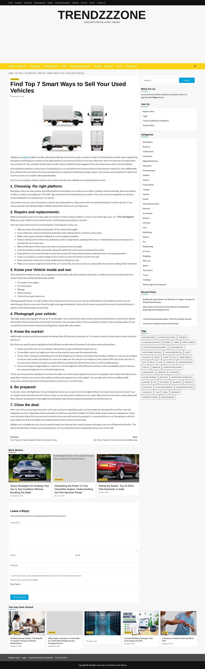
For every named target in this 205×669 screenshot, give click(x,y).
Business (18, 3)
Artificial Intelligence (167, 337)
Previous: (33, 438)
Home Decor (170, 362)
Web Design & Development (154, 284)
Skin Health (189, 382)
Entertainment (39, 3)
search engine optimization (181, 377)
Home (11, 3)
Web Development (167, 397)
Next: (115, 438)
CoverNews (110, 665)
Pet (144, 242)
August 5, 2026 (130, 643)
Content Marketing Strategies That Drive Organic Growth (167, 319)
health (152, 362)
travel (165, 392)
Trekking (146, 280)
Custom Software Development (154, 347)
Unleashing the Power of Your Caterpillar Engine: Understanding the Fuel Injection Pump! (73, 489)
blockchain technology (152, 342)
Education (28, 3)
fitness (165, 357)
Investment (147, 213)
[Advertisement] (102, 45)
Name (13, 555)
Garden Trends (184, 357)
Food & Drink (148, 185)
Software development (185, 387)
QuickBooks (174, 372)
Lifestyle (75, 3)
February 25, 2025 (17, 496)
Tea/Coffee (148, 270)
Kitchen (146, 218)
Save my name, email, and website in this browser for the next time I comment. (47, 575)
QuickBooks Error (149, 377)
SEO (155, 382)
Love (145, 227)
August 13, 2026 (55, 646)
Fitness (146, 180)
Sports (92, 3)
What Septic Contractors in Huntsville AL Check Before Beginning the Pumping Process (166, 308)
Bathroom (183, 337)
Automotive (14, 79)
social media (147, 387)
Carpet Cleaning (188, 342)
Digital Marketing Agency (152, 352)
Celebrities (147, 156)
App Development (149, 337)
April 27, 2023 (104, 492)
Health (50, 3)
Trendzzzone (102, 15)
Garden (146, 194)
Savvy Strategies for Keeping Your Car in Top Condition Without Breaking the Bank (29, 489)
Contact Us (101, 3)
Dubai (187, 352)
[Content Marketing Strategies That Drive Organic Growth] (140, 623)
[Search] (195, 66)
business (167, 342)
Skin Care (147, 261)
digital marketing (176, 347)
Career (176, 342)
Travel (145, 275)
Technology (147, 392)
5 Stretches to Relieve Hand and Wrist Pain (161, 324)
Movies (146, 237)
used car (25, 157)
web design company (150, 397)
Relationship (148, 246)
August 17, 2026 (17, 646)
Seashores (146, 382)
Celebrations (148, 151)
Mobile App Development (173, 367)
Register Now (148, 111)
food (174, 357)
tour (157, 392)
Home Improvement (62, 3)
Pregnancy (162, 372)
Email (78, 555)
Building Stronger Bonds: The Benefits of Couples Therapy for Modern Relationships (169, 300)
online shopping (149, 372)
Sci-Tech (84, 3)
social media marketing (164, 387)
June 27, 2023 (60, 496)
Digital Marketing (150, 161)
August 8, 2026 (92, 641)
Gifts (144, 362)
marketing (156, 367)
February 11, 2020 (18, 96)
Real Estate (164, 377)
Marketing (147, 232)
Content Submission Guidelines (156, 121)
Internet (146, 208)
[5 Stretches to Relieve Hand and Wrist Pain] (178, 623)
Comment (15, 522)
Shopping (147, 256)
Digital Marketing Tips (173, 352)
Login (145, 116)
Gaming (146, 189)
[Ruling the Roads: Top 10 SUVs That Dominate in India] (118, 468)
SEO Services (177, 382)
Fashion (146, 175)
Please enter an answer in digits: (24, 580)
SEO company (164, 382)
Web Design (175, 392)
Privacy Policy (148, 125)
